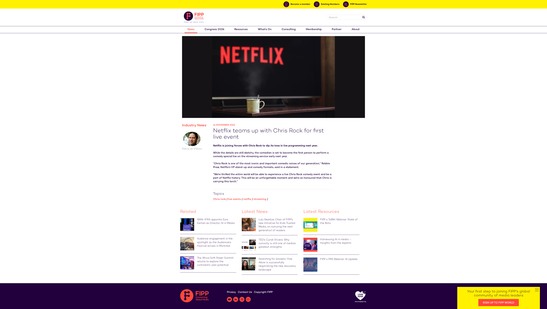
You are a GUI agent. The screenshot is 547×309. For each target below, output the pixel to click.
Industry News (194, 125)
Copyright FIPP (263, 292)
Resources (241, 29)
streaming (260, 199)
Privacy (231, 292)
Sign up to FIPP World (498, 302)
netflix (247, 199)
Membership (314, 29)
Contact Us (245, 292)
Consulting (289, 29)
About (356, 29)
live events (234, 199)
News (190, 29)
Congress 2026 (214, 29)
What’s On (265, 29)
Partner (336, 29)
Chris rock (219, 199)
